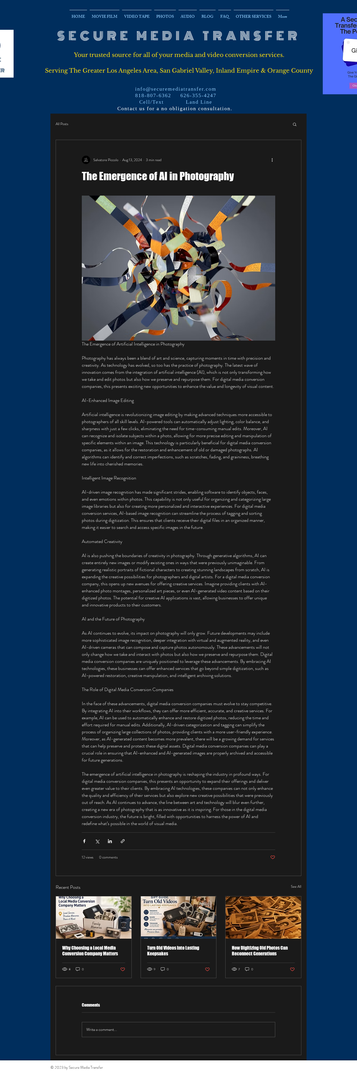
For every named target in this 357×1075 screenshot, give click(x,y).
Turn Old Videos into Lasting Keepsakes (173, 950)
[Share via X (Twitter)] (97, 841)
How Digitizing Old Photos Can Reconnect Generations (260, 950)
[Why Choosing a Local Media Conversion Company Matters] (93, 917)
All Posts (62, 123)
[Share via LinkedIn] (109, 841)
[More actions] (272, 160)
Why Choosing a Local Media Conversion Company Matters (90, 950)
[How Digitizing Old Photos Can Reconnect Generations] (263, 917)
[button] (294, 124)
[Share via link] (122, 841)
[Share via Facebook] (84, 841)
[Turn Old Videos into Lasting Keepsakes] (178, 917)
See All (296, 886)
